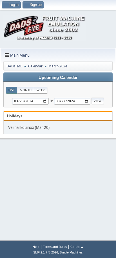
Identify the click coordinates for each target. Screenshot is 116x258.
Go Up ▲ (77, 246)
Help (36, 246)
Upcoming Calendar (58, 77)
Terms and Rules (55, 246)
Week (41, 90)
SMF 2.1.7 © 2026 (45, 252)
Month (26, 90)
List (11, 90)
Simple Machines (71, 252)
